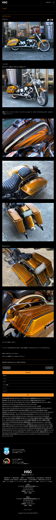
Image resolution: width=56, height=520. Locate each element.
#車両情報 (31, 426)
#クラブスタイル (6, 422)
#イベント (4, 436)
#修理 (41, 432)
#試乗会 (48, 420)
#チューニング (50, 430)
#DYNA (50, 424)
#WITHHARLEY (5, 434)
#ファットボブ (46, 434)
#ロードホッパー (14, 430)
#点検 (44, 432)
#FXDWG (32, 418)
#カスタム (23, 362)
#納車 (51, 426)
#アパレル (44, 408)
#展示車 (36, 418)
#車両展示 (18, 418)
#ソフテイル (17, 426)
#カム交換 (39, 410)
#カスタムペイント (11, 362)
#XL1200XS (48, 422)
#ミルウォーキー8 (32, 410)
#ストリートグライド (37, 434)
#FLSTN (25, 420)
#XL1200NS (44, 410)
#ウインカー (11, 428)
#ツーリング (10, 436)
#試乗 (26, 410)
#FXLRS (37, 398)
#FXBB (15, 434)
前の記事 (7, 368)
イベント (4, 378)
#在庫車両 (29, 424)
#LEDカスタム (19, 420)
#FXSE (3, 410)
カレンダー (5, 391)
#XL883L (26, 426)
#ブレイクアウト (24, 428)
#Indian (4, 430)
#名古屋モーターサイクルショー (9, 400)
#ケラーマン (17, 428)
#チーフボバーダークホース (38, 424)
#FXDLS (29, 430)
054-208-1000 (29, 500)
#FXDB (12, 422)
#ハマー (4, 420)
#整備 (35, 426)
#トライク (29, 402)
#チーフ (47, 424)
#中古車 (7, 398)
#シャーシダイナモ (13, 424)
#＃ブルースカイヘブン (20, 408)
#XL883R (13, 418)
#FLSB (3, 398)
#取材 (32, 400)
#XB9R (7, 426)
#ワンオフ (27, 418)
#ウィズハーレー (43, 402)
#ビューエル (25, 432)
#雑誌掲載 (33, 420)
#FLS (34, 412)
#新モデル (4, 416)
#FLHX (50, 418)
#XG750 (47, 416)
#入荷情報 (46, 418)
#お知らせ (40, 418)
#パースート (42, 412)
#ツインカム (31, 432)
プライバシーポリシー (28, 509)
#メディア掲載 (43, 430)
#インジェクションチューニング (24, 434)
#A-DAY (22, 418)
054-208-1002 (29, 502)
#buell (37, 430)
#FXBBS (35, 400)
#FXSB (30, 428)
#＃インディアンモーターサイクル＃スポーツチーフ (14, 402)
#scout (20, 430)
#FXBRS (7, 424)
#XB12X (25, 398)
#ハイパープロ (41, 416)
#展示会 (33, 402)
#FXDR (23, 410)
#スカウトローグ (19, 398)
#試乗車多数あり (27, 422)
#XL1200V (16, 422)
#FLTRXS (21, 422)
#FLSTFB (8, 410)
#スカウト (24, 430)
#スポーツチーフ (42, 400)
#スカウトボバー (22, 424)
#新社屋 (12, 410)
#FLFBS (37, 402)
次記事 (49, 368)
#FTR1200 (19, 432)
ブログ (4, 381)
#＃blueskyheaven (37, 408)
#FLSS (49, 402)
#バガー (37, 412)
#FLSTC (9, 418)
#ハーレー (33, 430)
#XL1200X (46, 428)
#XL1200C (12, 398)
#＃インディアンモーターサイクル (29, 404)
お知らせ (4, 375)
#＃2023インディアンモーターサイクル (11, 404)
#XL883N (39, 428)
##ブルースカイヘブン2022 (8, 408)
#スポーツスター (46, 426)
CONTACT (48, 2)
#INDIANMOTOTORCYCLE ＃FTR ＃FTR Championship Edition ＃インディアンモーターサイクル (26, 414)
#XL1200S (39, 426)
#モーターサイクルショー (45, 398)
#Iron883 (34, 428)
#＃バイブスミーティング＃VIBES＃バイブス (12, 406)
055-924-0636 (29, 488)
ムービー (4, 388)
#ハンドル (4, 418)
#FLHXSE (16, 410)
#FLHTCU (14, 420)
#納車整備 (32, 398)
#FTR (18, 416)
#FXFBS (39, 406)
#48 (43, 428)
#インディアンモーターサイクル (9, 432)
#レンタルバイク (49, 412)
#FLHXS (11, 434)
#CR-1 (28, 398)
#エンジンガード (23, 416)
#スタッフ (49, 408)
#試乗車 (29, 420)
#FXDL (3, 426)
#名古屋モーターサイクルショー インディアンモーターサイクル (17, 412)
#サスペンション (34, 416)
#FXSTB (50, 428)
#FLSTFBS (11, 426)
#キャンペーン (49, 432)
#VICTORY (8, 420)
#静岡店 (44, 420)
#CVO (20, 410)
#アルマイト (5, 428)
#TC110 (22, 426)
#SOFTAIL (4, 362)
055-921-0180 (29, 489)
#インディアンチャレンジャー (30, 406)
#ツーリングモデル (11, 416)
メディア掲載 (5, 385)
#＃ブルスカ (29, 408)
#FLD (28, 416)
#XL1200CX (39, 420)
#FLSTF (18, 362)
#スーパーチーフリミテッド (24, 400)
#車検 (3, 424)
